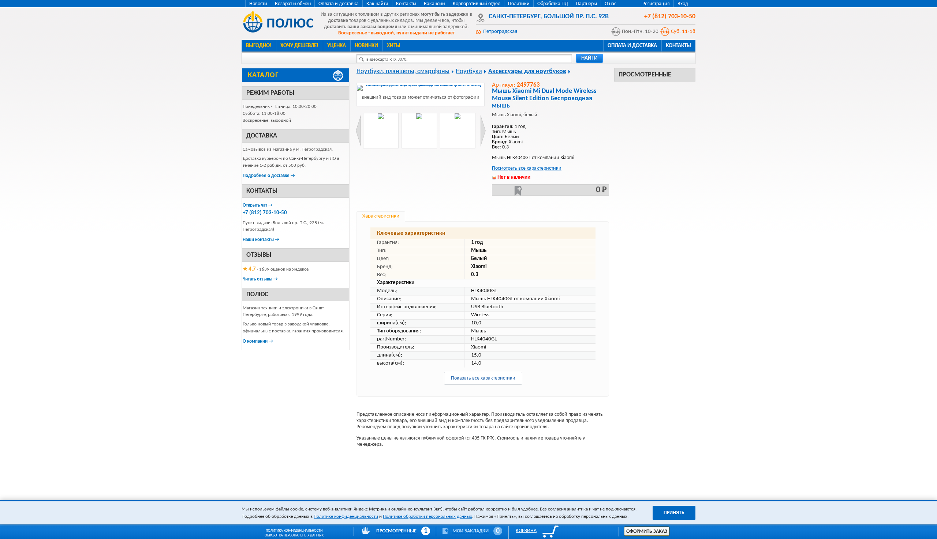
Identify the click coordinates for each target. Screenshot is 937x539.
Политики (519, 4)
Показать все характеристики (483, 378)
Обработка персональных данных (294, 536)
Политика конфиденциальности (294, 531)
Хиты (393, 46)
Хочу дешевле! (299, 46)
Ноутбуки (469, 71)
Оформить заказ (646, 531)
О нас (610, 4)
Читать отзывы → (260, 279)
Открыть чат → (258, 205)
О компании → (258, 341)
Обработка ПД (552, 4)
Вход (682, 4)
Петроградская (500, 31)
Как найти (377, 4)
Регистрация (656, 4)
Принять (674, 513)
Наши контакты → (261, 239)
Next (483, 131)
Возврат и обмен (293, 4)
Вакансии (434, 4)
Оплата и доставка (338, 4)
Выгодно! (259, 46)
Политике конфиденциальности (346, 516)
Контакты (406, 4)
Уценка (336, 46)
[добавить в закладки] (518, 191)
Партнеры (586, 4)
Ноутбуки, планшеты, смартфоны (402, 71)
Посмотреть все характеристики (526, 168)
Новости (258, 4)
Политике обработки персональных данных (427, 516)
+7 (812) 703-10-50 (265, 213)
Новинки (366, 46)
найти (589, 58)
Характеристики (380, 216)
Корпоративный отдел (476, 4)
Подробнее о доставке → (269, 175)
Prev (358, 131)
